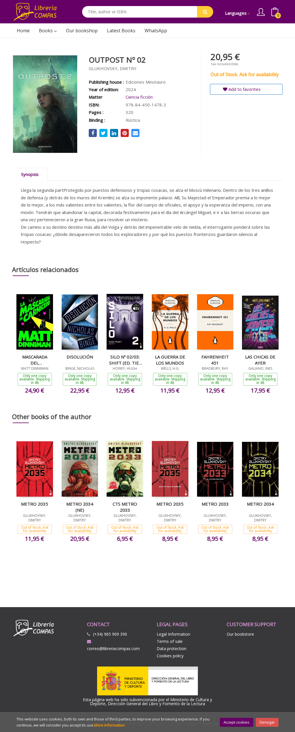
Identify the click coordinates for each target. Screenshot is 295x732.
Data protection (171, 648)
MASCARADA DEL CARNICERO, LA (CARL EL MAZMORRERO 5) (34, 359)
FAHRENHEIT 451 (215, 359)
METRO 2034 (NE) (79, 507)
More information (109, 725)
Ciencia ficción (139, 97)
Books (46, 30)
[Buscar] (205, 12)
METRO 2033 (215, 504)
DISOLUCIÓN (80, 357)
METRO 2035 (34, 504)
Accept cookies (236, 722)
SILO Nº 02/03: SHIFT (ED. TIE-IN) (125, 359)
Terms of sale (170, 641)
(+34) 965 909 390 (110, 634)
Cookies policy (170, 655)
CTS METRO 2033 (125, 507)
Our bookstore (240, 634)
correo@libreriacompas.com (113, 648)
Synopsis (30, 174)
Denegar (267, 722)
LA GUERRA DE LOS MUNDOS (170, 359)
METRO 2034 (260, 504)
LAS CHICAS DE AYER (260, 359)
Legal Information (173, 634)
